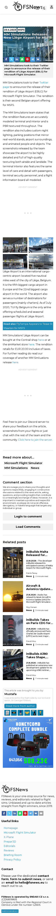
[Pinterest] (27, 59)
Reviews (9, 850)
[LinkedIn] (16, 59)
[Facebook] (6, 59)
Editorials (9, 846)
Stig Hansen (31, 607)
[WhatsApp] (22, 59)
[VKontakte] (38, 59)
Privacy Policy (12, 859)
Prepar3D (10, 841)
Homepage (11, 828)
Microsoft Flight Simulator (23, 463)
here (41, 339)
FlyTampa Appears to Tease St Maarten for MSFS (28, 326)
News (35, 468)
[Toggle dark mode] (44, 8)
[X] (11, 59)
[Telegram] (32, 59)
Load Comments (28, 527)
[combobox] (6, 7)
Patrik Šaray (31, 573)
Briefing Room (13, 855)
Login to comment (28, 516)
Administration (10, 911)
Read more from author (20, 706)
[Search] (6, 7)
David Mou (31, 641)
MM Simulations (16, 468)
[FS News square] (28, 742)
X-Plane (9, 837)
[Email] (41, 813)
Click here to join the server (35, 439)
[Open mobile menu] (37, 8)
